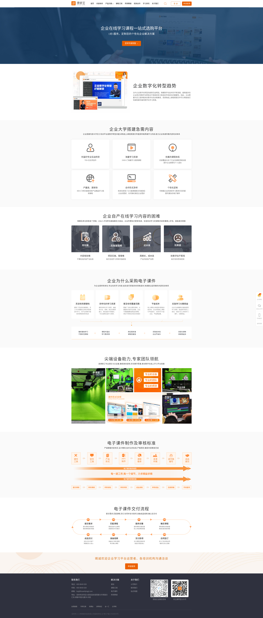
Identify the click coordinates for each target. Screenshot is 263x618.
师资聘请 (128, 3)
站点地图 (134, 591)
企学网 (114, 606)
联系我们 (134, 588)
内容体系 (99, 3)
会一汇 (107, 606)
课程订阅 (119, 3)
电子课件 (114, 591)
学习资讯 (146, 3)
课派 (112, 584)
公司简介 (134, 584)
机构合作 (137, 3)
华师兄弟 (83, 606)
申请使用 (186, 3)
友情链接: (74, 606)
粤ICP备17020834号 (111, 614)
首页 (92, 3)
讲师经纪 (99, 606)
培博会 (91, 606)
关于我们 (155, 3)
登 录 (176, 4)
